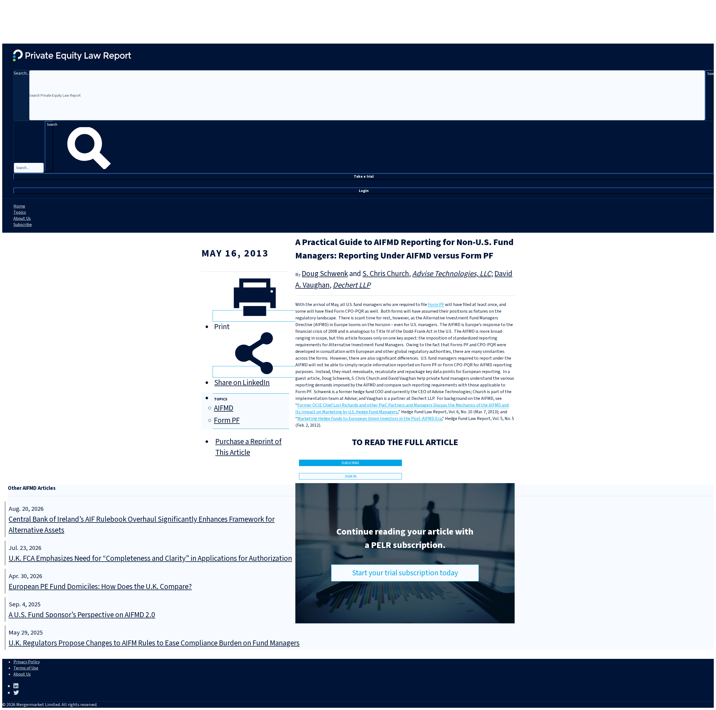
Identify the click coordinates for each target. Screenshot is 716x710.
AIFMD (223, 408)
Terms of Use (25, 668)
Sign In (350, 476)
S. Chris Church (385, 273)
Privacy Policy (26, 662)
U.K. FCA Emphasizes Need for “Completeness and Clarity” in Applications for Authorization (150, 558)
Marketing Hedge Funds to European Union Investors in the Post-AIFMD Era (369, 418)
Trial (364, 176)
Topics (19, 212)
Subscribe (22, 225)
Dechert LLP (351, 285)
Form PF (227, 420)
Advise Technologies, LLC (451, 273)
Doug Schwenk (325, 273)
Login (364, 190)
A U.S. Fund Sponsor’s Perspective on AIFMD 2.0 (82, 614)
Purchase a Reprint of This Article (248, 447)
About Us (22, 218)
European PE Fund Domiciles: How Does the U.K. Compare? (100, 586)
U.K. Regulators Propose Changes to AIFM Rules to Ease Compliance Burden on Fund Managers (154, 643)
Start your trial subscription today (405, 572)
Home (19, 206)
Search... (21, 73)
